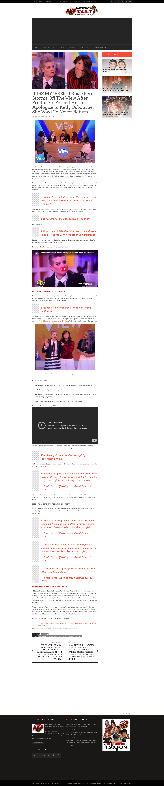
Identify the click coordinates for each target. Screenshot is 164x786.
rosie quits (71, 636)
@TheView (84, 480)
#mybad (59, 544)
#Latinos (65, 477)
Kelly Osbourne (52, 636)
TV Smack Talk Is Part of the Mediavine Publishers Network (84, 783)
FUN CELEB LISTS (83, 47)
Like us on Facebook (38, 629)
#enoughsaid (59, 572)
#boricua (46, 572)
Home (33, 1)
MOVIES (63, 47)
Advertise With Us (126, 783)
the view (78, 636)
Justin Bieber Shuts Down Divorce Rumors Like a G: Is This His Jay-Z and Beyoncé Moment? (81, 726)
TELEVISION (45, 47)
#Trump (54, 477)
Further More (38, 742)
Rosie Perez (62, 636)
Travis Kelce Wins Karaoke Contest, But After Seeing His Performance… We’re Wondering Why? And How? (81, 741)
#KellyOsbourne (64, 520)
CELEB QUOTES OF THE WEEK (45, 1)
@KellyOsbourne (67, 473)
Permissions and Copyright (110, 783)
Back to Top (126, 714)
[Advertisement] (82, 31)
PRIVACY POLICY (76, 1)
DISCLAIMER (66, 1)
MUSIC (55, 47)
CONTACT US (57, 1)
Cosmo (35, 116)
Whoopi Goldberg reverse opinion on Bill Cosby (53, 321)
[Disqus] (65, 688)
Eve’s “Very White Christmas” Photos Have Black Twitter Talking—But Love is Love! (81, 733)
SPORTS (72, 47)
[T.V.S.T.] (82, 10)
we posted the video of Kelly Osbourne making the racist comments (76, 183)
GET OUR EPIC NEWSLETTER (89, 1)
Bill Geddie (42, 636)
